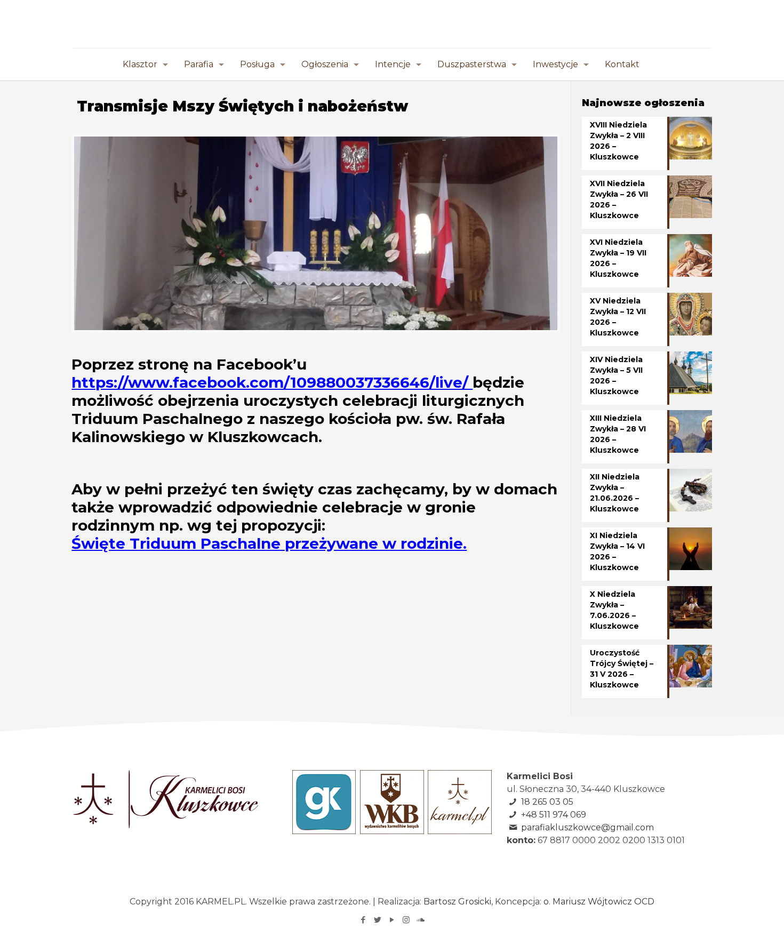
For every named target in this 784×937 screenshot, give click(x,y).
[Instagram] (406, 920)
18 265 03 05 (547, 802)
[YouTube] (391, 920)
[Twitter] (377, 920)
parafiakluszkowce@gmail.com (587, 827)
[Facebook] (363, 920)
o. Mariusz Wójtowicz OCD (598, 901)
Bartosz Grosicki (457, 901)
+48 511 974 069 (553, 815)
